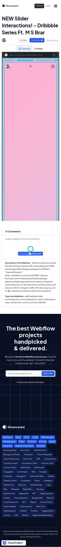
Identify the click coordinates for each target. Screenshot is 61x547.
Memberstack (9, 441)
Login (7, 239)
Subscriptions (26, 506)
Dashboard (39, 467)
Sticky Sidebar (9, 506)
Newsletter (24, 493)
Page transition (46, 493)
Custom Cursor (9, 467)
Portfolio (32, 441)
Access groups (10, 450)
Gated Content (10, 480)
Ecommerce (22, 472)
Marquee (15, 489)
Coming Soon (50, 459)
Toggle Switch (48, 511)
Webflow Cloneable (24, 446)
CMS (38, 459)
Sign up (33, 502)
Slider (52, 441)
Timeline (34, 511)
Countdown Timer (29, 463)
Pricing (43, 441)
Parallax (6, 498)
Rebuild (50, 498)
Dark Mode (25, 467)
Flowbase (7, 476)
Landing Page (36, 485)
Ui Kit (16, 515)
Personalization (21, 498)
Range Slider (37, 498)
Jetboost (22, 485)
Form (26, 437)
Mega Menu (28, 489)
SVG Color (40, 506)
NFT (34, 493)
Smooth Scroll (46, 502)
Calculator (28, 454)
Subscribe (48, 373)
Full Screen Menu (37, 476)
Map (5, 489)
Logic (48, 485)
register (15, 239)
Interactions (8, 485)
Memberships (47, 437)
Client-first (27, 459)
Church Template (44, 454)
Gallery (51, 476)
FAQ (33, 472)
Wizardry (41, 446)
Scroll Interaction (10, 502)
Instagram (48, 480)
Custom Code (47, 463)
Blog (18, 437)
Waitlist (25, 515)
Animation (7, 437)
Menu (21, 441)
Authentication (40, 450)
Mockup (40, 489)
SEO (24, 502)
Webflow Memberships (43, 515)
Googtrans (25, 480)
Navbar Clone (9, 493)
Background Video (11, 454)
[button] (55, 6)
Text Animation (9, 511)
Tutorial (6, 515)
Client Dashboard (11, 459)
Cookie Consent (10, 463)
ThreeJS (23, 511)
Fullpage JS (21, 476)
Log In (48, 6)
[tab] (24, 48)
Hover (37, 480)
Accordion (25, 450)
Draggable (8, 472)
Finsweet (43, 472)
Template (7, 446)
